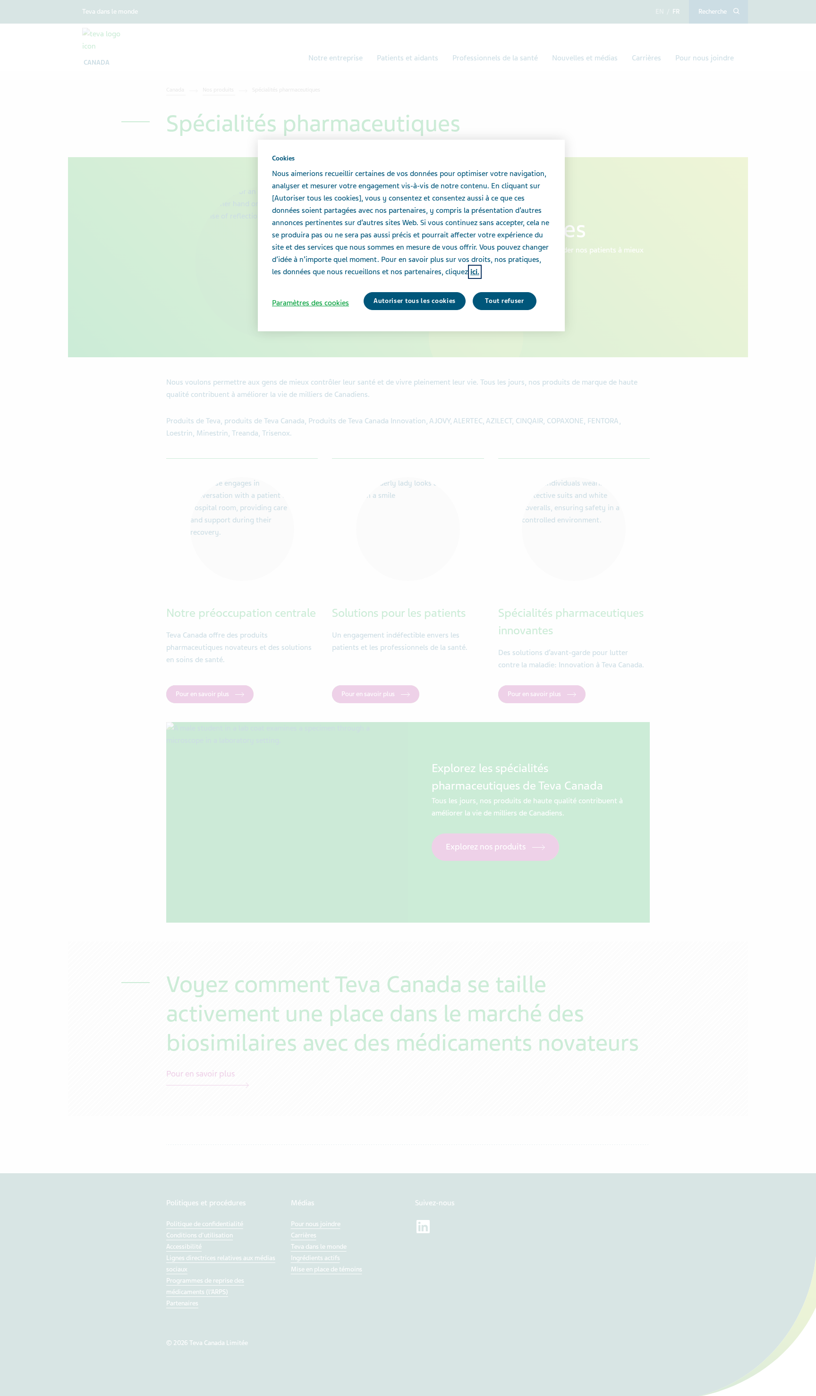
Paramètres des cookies (310, 303)
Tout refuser (504, 301)
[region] (411, 235)
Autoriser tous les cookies (415, 301)
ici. (474, 272)
